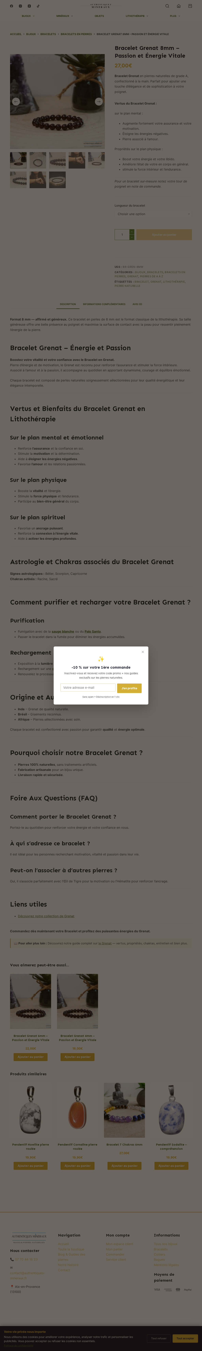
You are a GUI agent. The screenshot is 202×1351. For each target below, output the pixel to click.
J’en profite (129, 688)
